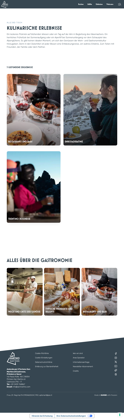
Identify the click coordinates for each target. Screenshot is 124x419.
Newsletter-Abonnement (83, 366)
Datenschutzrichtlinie (43, 362)
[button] (120, 4)
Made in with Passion (105, 395)
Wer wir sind (78, 353)
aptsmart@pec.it (45, 395)
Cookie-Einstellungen (43, 358)
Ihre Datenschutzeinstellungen (71, 416)
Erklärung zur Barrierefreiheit (46, 366)
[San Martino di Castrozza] (4, 4)
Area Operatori (79, 358)
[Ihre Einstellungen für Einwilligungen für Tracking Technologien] (119, 414)
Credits (76, 371)
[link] (80, 4)
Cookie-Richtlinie (42, 353)
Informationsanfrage (81, 362)
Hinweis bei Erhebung (42, 416)
